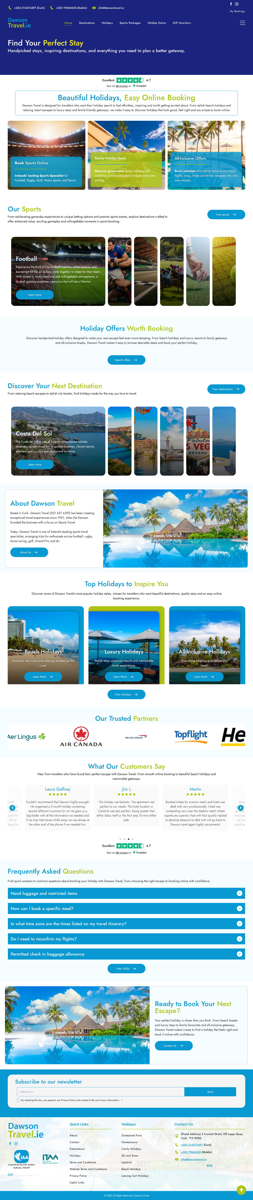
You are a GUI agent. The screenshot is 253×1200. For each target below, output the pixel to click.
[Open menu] (242, 22)
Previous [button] (12, 808)
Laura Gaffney (126, 789)
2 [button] (124, 839)
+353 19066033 (66, 8)
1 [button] (120, 839)
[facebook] (231, 4)
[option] (55, 737)
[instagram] (236, 4)
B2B (210, 1165)
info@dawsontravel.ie (111, 8)
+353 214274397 (25, 8)
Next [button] (241, 808)
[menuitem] (237, 11)
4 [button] (132, 839)
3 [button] (128, 839)
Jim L (195, 789)
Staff (10, 1174)
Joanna (58, 789)
